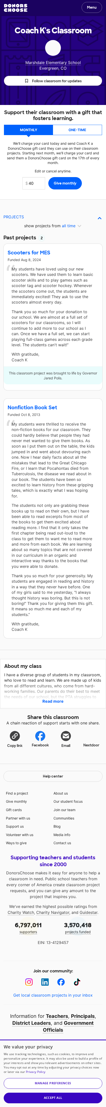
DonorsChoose (15, 8)
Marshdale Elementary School (53, 62)
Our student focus (68, 801)
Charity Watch (21, 912)
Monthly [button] (28, 130)
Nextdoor (91, 745)
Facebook (40, 745)
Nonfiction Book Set (32, 407)
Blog (57, 826)
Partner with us (18, 818)
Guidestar (88, 912)
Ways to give (16, 843)
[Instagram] (29, 982)
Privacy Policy (35, 1072)
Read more (53, 701)
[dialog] (53, 1073)
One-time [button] (77, 130)
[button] (53, 81)
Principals (83, 1016)
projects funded (77, 927)
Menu (92, 7)
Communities (63, 818)
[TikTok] (77, 982)
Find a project (17, 793)
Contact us (62, 843)
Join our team (64, 810)
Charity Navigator (52, 912)
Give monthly (16, 801)
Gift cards (14, 810)
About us (60, 793)
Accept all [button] (53, 1098)
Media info (61, 835)
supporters (28, 927)
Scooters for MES (29, 252)
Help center (53, 776)
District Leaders (31, 1023)
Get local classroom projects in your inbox (53, 995)
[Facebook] (61, 982)
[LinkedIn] (45, 982)
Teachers (57, 1016)
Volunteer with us (19, 835)
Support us (15, 826)
